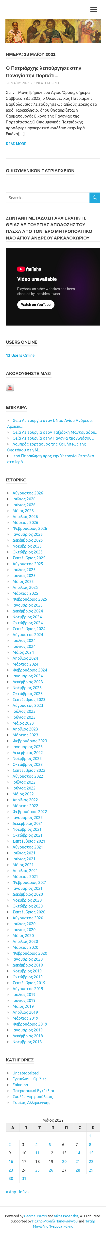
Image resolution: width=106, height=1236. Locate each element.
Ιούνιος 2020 (24, 929)
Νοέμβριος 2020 (27, 900)
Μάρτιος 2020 (25, 947)
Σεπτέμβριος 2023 (29, 699)
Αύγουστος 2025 (28, 564)
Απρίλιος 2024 (25, 658)
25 (37, 1170)
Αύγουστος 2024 (28, 634)
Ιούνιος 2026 (24, 505)
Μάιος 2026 (23, 510)
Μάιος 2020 (23, 935)
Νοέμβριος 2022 (27, 758)
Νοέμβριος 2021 (27, 829)
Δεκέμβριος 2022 (28, 752)
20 (64, 1161)
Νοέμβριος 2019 (27, 971)
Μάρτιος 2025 (25, 593)
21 (78, 1161)
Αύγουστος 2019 (28, 988)
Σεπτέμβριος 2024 (29, 628)
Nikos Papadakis (66, 1216)
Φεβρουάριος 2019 (30, 1024)
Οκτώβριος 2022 (28, 764)
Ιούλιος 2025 (24, 569)
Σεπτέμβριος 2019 (29, 983)
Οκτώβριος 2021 (28, 835)
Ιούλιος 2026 (24, 499)
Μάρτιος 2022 (25, 806)
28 (78, 1170)
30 (11, 1178)
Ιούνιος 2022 (24, 788)
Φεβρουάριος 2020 (30, 953)
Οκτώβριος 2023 (28, 693)
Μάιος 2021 (23, 865)
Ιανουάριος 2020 (28, 959)
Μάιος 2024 (23, 652)
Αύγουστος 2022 (28, 776)
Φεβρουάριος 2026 (30, 528)
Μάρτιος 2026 (25, 522)
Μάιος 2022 (23, 794)
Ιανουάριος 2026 (28, 534)
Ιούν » (24, 1192)
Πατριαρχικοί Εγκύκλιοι (33, 1090)
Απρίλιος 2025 (25, 587)
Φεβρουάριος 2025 (30, 599)
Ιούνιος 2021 (24, 859)
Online (20, 355)
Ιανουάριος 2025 (28, 605)
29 (91, 1170)
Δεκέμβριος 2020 (28, 894)
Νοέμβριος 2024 (27, 617)
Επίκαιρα (20, 1085)
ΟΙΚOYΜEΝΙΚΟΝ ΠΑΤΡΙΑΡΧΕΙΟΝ (40, 170)
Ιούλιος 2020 (24, 924)
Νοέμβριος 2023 (27, 687)
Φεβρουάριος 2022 (30, 811)
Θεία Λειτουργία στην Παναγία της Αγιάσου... (53, 438)
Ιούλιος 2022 (24, 782)
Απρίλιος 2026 (25, 516)
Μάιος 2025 (23, 581)
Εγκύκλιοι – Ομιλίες (29, 1079)
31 (24, 1178)
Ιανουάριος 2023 (28, 747)
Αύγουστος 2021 (28, 847)
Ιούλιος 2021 (24, 853)
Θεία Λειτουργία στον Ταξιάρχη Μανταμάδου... (55, 432)
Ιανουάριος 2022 (28, 817)
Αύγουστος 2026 (28, 493)
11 (37, 1153)
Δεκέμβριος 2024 (28, 611)
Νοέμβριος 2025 (27, 546)
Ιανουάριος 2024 (28, 676)
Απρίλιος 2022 (25, 800)
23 (11, 1170)
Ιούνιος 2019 (24, 1000)
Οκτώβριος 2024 (28, 623)
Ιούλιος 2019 (24, 994)
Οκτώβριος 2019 (28, 977)
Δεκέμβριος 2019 (28, 965)
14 (78, 1153)
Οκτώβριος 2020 (28, 906)
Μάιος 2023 (23, 723)
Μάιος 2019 (23, 1006)
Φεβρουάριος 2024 (30, 670)
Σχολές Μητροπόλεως (33, 1096)
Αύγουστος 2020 (28, 918)
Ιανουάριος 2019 (28, 1030)
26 (51, 1170)
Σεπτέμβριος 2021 (29, 841)
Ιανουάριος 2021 (28, 888)
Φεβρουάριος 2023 (30, 741)
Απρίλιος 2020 (25, 941)
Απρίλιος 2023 (25, 729)
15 (91, 1153)
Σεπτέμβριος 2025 (29, 558)
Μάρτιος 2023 (25, 735)
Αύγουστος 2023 (28, 705)
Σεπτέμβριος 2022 (29, 770)
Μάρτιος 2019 (25, 1018)
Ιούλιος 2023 (24, 711)
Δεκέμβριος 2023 (28, 682)
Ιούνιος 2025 (24, 575)
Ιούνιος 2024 (24, 646)
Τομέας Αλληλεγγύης (31, 1102)
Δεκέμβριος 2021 (28, 823)
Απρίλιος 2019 (25, 1012)
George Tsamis (35, 1216)
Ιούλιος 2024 (24, 640)
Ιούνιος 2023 (24, 717)
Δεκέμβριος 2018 (28, 1036)
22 (91, 1161)
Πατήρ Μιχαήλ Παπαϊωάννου (55, 1221)
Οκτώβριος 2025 (28, 552)
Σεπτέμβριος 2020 (29, 912)
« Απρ (11, 1192)
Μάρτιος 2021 (25, 876)
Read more (16, 144)
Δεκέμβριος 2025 (28, 540)
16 (11, 1161)
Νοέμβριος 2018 (27, 1042)
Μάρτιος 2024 (25, 664)
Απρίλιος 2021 (25, 870)
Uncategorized (47, 83)
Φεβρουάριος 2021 (30, 882)
